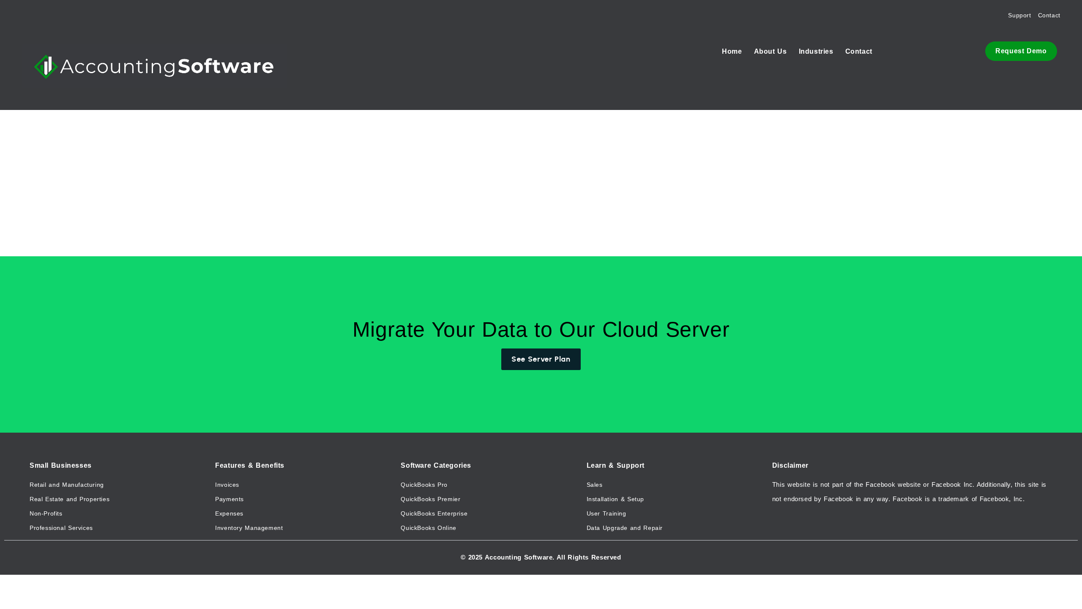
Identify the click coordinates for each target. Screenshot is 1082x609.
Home (732, 51)
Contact (858, 51)
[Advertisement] (458, 150)
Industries (816, 51)
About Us (770, 51)
